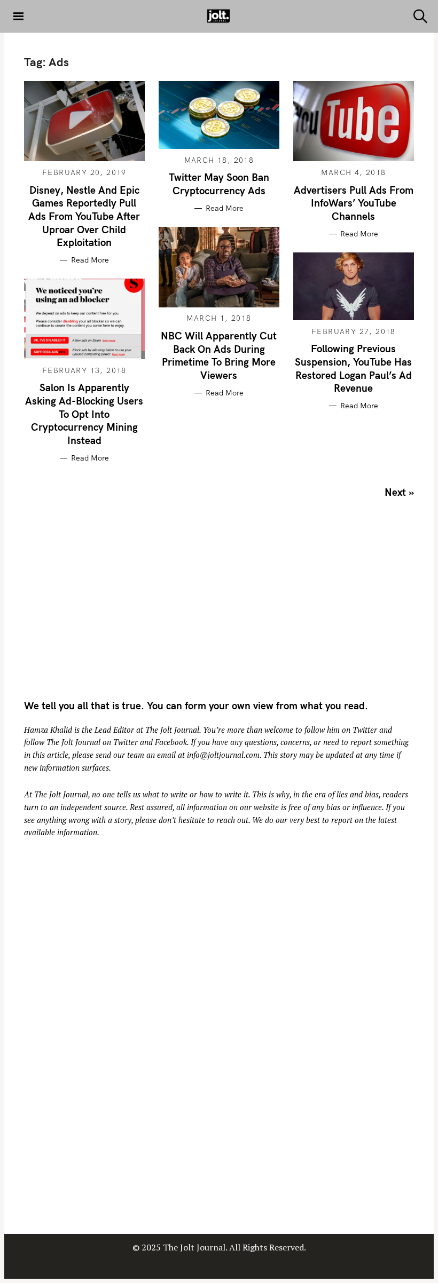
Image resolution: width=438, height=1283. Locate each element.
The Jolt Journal (172, 730)
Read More (90, 260)
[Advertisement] (114, 602)
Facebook (171, 742)
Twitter (365, 730)
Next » (399, 492)
